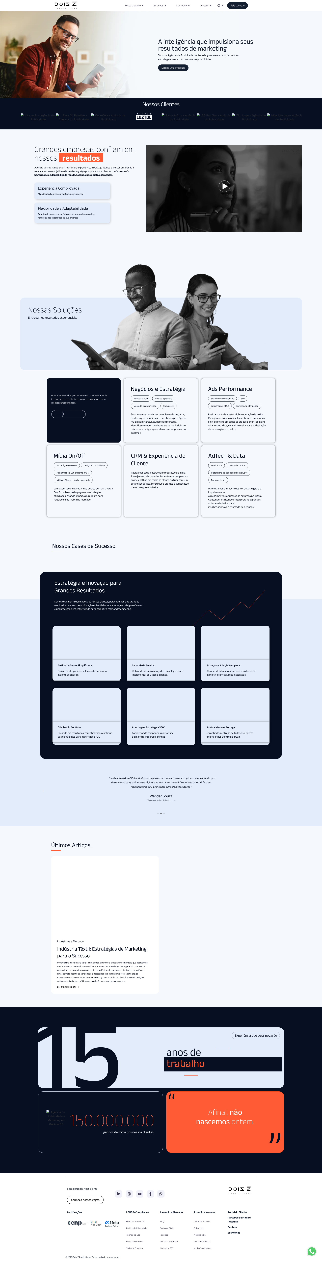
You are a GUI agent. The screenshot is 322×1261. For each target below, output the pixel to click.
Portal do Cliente (237, 1212)
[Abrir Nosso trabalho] (143, 6)
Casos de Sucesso (202, 1221)
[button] (43, 790)
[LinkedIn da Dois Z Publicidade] (118, 1194)
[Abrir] (222, 6)
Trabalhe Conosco (134, 1248)
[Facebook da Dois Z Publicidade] (150, 1194)
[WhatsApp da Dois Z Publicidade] (161, 1194)
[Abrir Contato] (210, 6)
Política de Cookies (135, 1241)
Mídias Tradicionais (202, 1248)
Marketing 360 (166, 1248)
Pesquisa (164, 1235)
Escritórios (234, 1232)
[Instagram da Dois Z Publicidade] (129, 1194)
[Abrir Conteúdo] (189, 6)
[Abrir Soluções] (165, 6)
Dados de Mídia (167, 1228)
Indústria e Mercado (169, 1241)
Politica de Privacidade (136, 1228)
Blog (162, 1221)
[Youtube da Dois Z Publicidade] (139, 1194)
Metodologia (199, 1235)
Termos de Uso (133, 1235)
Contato (232, 1227)
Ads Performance (202, 1241)
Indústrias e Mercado (70, 941)
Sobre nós (198, 1228)
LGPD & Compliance (135, 1221)
